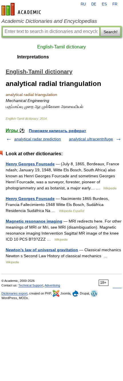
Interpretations (33, 56)
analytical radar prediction (37, 139)
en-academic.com (22, 9)
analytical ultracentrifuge (91, 139)
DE (93, 4)
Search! (111, 32)
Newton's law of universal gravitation (42, 250)
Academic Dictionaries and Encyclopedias (49, 21)
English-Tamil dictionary (61, 46)
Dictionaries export (14, 293)
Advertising (52, 285)
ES (104, 4)
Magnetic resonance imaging (34, 221)
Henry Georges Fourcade (30, 164)
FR (114, 4)
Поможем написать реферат (57, 130)
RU (83, 4)
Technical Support (30, 285)
